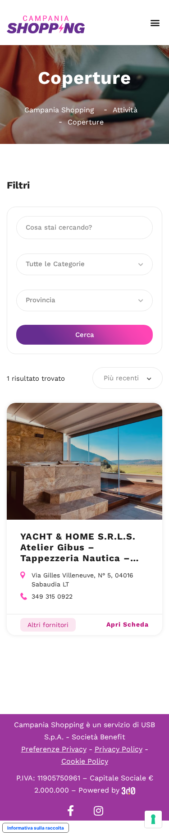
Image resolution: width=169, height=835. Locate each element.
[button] (154, 22)
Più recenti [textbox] (121, 378)
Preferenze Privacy (54, 749)
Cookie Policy (84, 761)
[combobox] (127, 378)
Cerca (84, 335)
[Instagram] (98, 810)
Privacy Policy (118, 749)
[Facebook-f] (70, 810)
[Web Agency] (128, 790)
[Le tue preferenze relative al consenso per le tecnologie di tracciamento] (153, 819)
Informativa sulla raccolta (35, 827)
